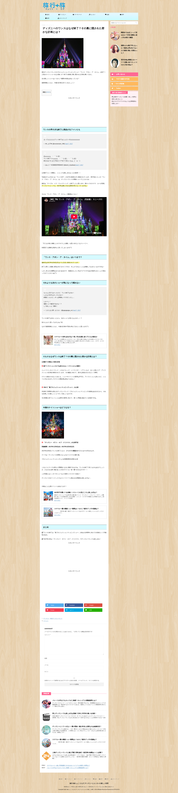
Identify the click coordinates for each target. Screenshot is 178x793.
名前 (45, 658)
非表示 (48, 92)
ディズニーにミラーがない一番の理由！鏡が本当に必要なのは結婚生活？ (76, 726)
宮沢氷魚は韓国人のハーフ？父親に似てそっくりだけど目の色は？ (129, 62)
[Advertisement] (74, 112)
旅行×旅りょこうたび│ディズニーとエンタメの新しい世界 (89, 783)
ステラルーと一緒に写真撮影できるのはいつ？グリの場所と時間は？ (68, 765)
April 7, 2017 (69, 144)
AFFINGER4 (116, 789)
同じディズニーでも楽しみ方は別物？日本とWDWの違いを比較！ (74, 713)
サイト (46, 671)
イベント (46, 621)
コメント (47, 634)
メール (46, 665)
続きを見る (57, 344)
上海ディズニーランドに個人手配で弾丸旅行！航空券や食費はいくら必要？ (77, 752)
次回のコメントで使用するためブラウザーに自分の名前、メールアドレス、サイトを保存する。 (72, 680)
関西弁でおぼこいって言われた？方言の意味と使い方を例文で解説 (129, 35)
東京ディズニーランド (56, 618)
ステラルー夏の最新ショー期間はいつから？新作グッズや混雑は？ (76, 509)
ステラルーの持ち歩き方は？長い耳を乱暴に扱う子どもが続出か (75, 337)
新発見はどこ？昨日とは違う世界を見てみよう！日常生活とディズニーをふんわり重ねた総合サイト (89, 786)
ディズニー (46, 618)
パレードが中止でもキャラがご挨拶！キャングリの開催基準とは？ (74, 700)
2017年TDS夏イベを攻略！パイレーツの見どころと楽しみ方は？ (75, 492)
